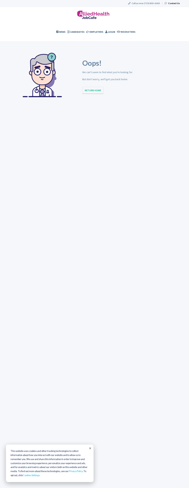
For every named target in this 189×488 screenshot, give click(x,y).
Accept (90, 448)
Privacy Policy (76, 471)
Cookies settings (31, 475)
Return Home (93, 90)
